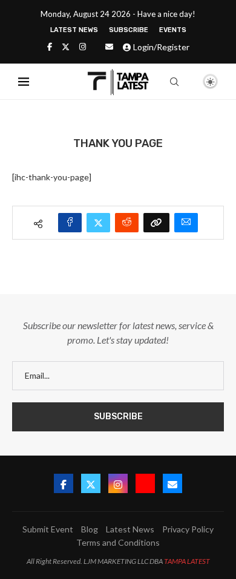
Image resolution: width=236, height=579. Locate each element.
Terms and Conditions (118, 542)
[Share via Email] (186, 222)
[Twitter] (66, 46)
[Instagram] (82, 46)
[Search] (174, 81)
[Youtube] (145, 483)
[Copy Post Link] (156, 222)
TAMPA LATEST (187, 561)
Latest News (74, 30)
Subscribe (128, 30)
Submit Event (47, 529)
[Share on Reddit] (127, 222)
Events (172, 30)
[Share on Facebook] (70, 222)
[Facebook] (49, 46)
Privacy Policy (188, 529)
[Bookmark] (189, 82)
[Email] (109, 46)
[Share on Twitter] (98, 222)
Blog (89, 529)
